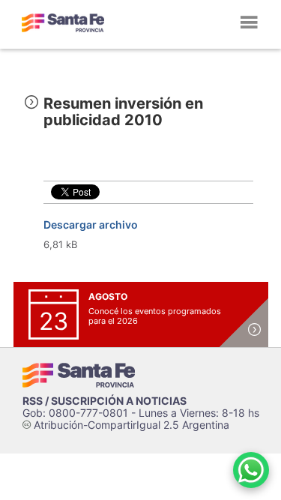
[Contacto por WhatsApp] (251, 470)
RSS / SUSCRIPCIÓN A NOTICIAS (104, 400)
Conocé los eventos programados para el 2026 (154, 316)
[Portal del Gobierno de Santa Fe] (63, 22)
